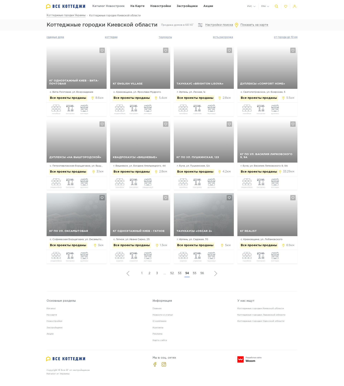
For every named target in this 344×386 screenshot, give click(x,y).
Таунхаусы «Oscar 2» (194, 231)
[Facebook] (155, 364)
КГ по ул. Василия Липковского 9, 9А (266, 155)
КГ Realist (248, 231)
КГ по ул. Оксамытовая (68, 231)
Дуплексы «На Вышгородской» (75, 157)
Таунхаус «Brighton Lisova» (199, 84)
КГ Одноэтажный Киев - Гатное (139, 231)
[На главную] (65, 6)
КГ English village (128, 84)
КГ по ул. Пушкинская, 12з (197, 157)
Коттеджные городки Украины (66, 15)
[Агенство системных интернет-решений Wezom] (249, 359)
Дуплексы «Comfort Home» (262, 84)
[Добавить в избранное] (102, 50)
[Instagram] (164, 364)
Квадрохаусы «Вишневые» (135, 157)
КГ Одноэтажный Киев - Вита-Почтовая (74, 82)
